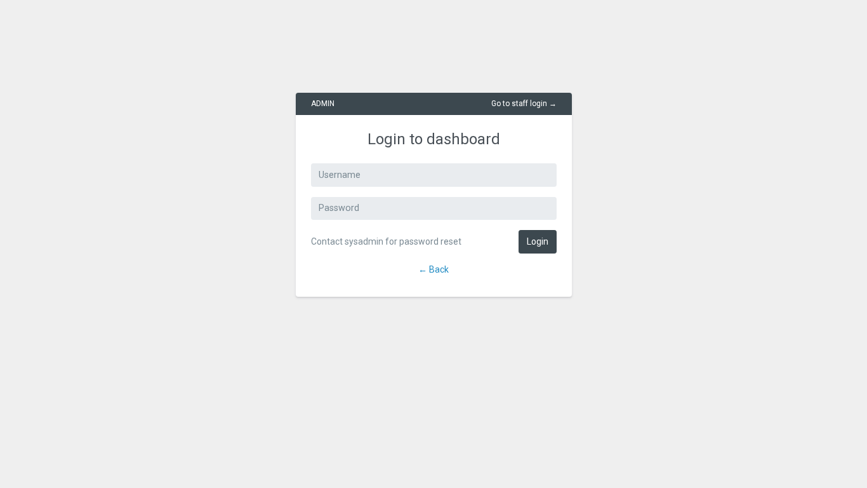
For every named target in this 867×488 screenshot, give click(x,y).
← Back (433, 269)
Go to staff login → (524, 103)
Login (537, 241)
